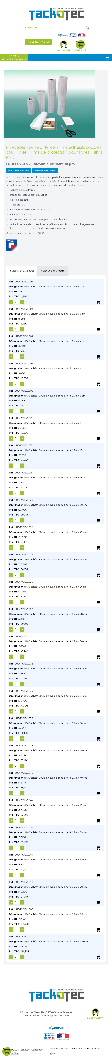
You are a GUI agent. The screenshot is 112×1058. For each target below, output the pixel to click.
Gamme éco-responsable (14, 57)
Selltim (15, 1053)
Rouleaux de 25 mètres (18, 171)
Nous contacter (39, 42)
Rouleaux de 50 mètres (45, 171)
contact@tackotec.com (55, 1015)
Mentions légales (59, 1048)
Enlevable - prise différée (30, 147)
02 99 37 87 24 (31, 1015)
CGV (52, 1054)
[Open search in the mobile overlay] (56, 27)
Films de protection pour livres (59, 152)
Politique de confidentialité (85, 1048)
